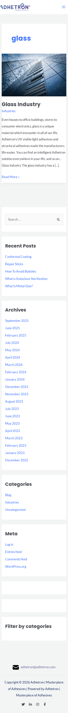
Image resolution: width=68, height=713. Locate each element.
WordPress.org (15, 566)
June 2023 (12, 416)
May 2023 (12, 423)
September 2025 (17, 321)
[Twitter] (23, 704)
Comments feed (16, 559)
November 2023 (16, 394)
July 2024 (12, 343)
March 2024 (13, 365)
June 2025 (12, 328)
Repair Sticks (14, 264)
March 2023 (13, 438)
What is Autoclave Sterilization (26, 279)
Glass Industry (21, 104)
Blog (8, 495)
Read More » (10, 176)
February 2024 (15, 372)
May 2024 (12, 350)
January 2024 (15, 379)
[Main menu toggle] (63, 7)
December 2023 (16, 387)
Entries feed (13, 552)
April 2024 (12, 357)
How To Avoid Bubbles (20, 271)
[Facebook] (44, 704)
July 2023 (12, 409)
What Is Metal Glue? (19, 286)
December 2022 (16, 460)
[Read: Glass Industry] (34, 75)
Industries (12, 502)
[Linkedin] (30, 704)
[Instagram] (37, 704)
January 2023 (15, 453)
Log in (9, 544)
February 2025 (15, 335)
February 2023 (15, 445)
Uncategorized (15, 510)
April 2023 (12, 431)
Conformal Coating (18, 257)
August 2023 (14, 401)
